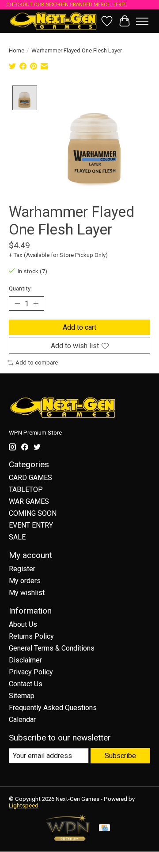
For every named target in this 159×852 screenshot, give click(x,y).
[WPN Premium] (68, 838)
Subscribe (120, 756)
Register (22, 569)
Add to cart (79, 327)
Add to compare (36, 362)
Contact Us (25, 684)
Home (16, 50)
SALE (17, 537)
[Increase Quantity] (36, 303)
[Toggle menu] (142, 21)
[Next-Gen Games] (53, 21)
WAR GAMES (29, 501)
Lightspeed (23, 805)
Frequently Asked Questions (53, 707)
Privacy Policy (31, 672)
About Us (23, 624)
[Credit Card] (104, 828)
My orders (25, 581)
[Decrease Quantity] (17, 303)
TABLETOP (26, 489)
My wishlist (27, 592)
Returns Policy (31, 636)
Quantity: (20, 288)
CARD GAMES (30, 477)
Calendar (22, 719)
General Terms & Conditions (52, 648)
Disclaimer (25, 660)
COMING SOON (33, 513)
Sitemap (21, 696)
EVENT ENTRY (31, 525)
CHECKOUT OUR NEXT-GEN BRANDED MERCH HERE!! (66, 4)
